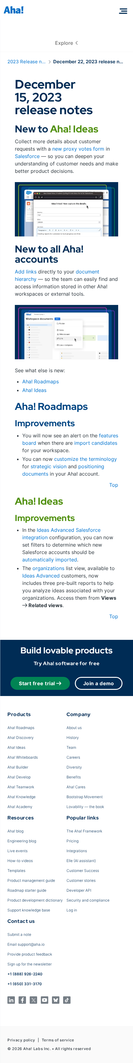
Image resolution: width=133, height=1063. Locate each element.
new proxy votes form (78, 149)
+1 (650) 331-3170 (24, 984)
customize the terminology (85, 459)
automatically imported (49, 560)
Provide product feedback (29, 954)
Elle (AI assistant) (81, 860)
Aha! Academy (19, 806)
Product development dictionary (35, 900)
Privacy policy (21, 1040)
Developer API (78, 890)
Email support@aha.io (26, 944)
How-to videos (20, 860)
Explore (65, 43)
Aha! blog (15, 831)
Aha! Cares (75, 787)
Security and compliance (87, 900)
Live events (17, 850)
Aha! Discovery (20, 737)
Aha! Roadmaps (40, 381)
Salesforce (27, 156)
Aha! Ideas (34, 390)
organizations (48, 568)
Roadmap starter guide (26, 890)
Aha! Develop (19, 777)
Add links (25, 272)
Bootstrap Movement (84, 796)
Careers (73, 757)
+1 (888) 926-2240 (24, 974)
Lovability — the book (85, 806)
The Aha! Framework (84, 831)
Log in (71, 910)
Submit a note (19, 934)
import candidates (95, 443)
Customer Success (82, 870)
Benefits (73, 777)
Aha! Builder (17, 767)
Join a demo (98, 683)
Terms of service (58, 1040)
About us (74, 727)
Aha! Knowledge (21, 796)
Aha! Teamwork (20, 787)
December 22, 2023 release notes (89, 62)
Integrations (76, 850)
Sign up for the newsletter (29, 964)
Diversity (74, 767)
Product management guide (31, 880)
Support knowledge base (28, 910)
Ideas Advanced (55, 530)
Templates (16, 870)
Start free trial (37, 683)
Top (113, 485)
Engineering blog (21, 841)
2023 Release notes (26, 62)
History (72, 737)
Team (71, 747)
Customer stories (81, 880)
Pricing (72, 841)
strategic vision (48, 466)
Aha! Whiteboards (22, 757)
